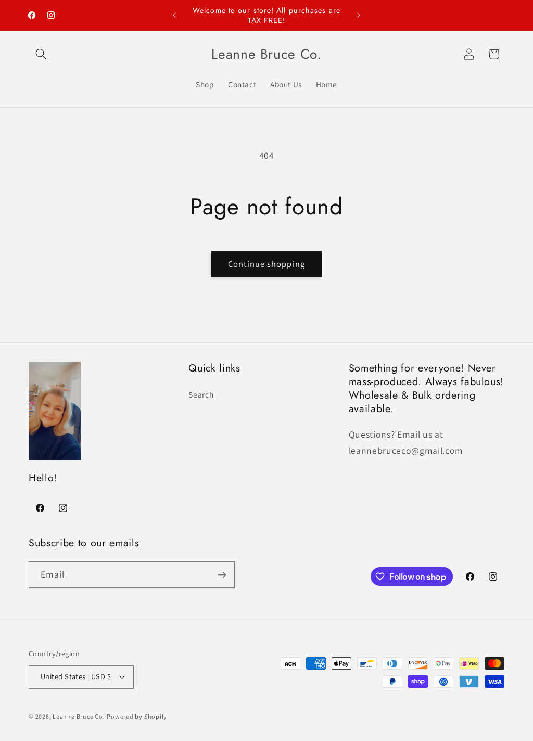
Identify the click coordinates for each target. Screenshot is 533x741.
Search (200, 394)
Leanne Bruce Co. (79, 716)
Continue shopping (266, 264)
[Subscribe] (221, 575)
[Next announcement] (358, 16)
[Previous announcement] (174, 16)
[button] (41, 54)
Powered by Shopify (137, 716)
